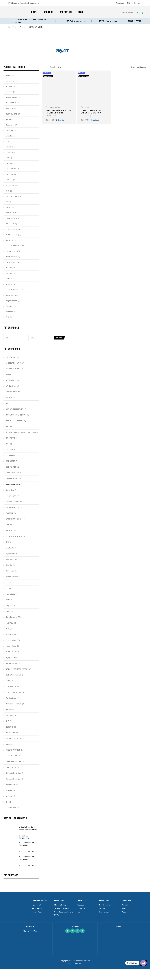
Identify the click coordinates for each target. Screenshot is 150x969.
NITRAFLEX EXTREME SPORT (17, 669)
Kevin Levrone (11, 617)
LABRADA (9, 623)
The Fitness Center (13, 761)
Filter (59, 338)
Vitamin (9, 306)
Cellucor (9, 449)
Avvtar (8, 403)
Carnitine (9, 130)
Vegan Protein (11, 301)
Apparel (9, 86)
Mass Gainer (10, 218)
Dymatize (10, 490)
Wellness (9, 312)
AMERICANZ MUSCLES (15, 363)
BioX (7, 426)
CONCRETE (10, 461)
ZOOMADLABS (12, 808)
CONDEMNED (11, 467)
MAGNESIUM (11, 213)
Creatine (9, 152)
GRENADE (10, 548)
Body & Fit (10, 125)
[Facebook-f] (67, 930)
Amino (8, 75)
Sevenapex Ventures (82, 961)
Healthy (9, 565)
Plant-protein (11, 257)
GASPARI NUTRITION (14, 519)
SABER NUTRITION (13, 750)
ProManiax (10, 709)
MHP (7, 629)
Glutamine (10, 185)
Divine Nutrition (12, 478)
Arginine (9, 92)
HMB (7, 191)
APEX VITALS (11, 380)
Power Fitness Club (13, 704)
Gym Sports (10, 553)
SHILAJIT (9, 279)
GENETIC (9, 530)
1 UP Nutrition (11, 357)
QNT (7, 721)
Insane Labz (10, 594)
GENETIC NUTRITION (14, 536)
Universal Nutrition (13, 779)
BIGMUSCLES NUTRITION (16, 415)
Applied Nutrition (13, 392)
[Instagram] (77, 930)
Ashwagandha (11, 97)
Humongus (10, 571)
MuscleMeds (11, 646)
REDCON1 (9, 727)
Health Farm (11, 559)
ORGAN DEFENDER (13, 246)
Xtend (8, 802)
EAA (7, 158)
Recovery (10, 273)
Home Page (12, 27)
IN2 (7, 582)
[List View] (46, 67)
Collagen (9, 147)
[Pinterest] (82, 930)
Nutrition (9, 240)
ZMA (7, 317)
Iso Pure (9, 600)
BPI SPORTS (10, 438)
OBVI (8, 681)
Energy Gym (11, 496)
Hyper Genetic (12, 577)
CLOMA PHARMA (12, 455)
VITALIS (9, 790)
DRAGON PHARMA (13, 484)
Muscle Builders (12, 229)
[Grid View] (43, 67)
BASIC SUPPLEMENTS (14, 409)
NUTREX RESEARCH (13, 675)
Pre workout (85, 107)
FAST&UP (9, 513)
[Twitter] (72, 930)
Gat (7, 525)
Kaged (8, 207)
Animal (8, 374)
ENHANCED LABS (12, 501)
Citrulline (9, 136)
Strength (9, 284)
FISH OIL (9, 180)
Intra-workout (12, 196)
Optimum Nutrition (13, 692)
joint (7, 202)
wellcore (9, 796)
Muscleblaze (11, 640)
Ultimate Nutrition (13, 773)
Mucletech (10, 634)
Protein (9, 268)
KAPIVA (9, 611)
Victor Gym (10, 784)
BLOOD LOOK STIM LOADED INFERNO (21, 432)
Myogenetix (11, 657)
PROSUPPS (10, 715)
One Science (11, 686)
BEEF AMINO (11, 103)
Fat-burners (50, 107)
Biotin (8, 119)
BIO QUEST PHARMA (14, 421)
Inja (7, 588)
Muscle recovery (12, 235)
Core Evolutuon (12, 473)
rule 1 (8, 744)
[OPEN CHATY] (143, 963)
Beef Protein (11, 108)
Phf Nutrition (11, 698)
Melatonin (10, 224)
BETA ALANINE (11, 114)
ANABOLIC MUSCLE (14, 369)
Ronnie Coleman (12, 738)
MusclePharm (11, 652)
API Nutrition (11, 386)
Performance (11, 251)
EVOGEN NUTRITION (14, 507)
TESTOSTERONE (12, 290)
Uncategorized (12, 295)
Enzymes (9, 163)
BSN (7, 444)
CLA (7, 141)
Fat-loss (57, 107)
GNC (7, 542)
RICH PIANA (10, 733)
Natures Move (11, 663)
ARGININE (10, 397)
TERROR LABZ (11, 756)
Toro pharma (11, 767)
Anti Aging (10, 81)
